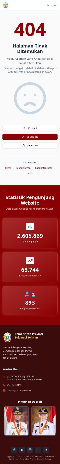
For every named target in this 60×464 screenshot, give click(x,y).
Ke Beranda (32, 136)
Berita (8, 167)
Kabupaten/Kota (43, 167)
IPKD (30, 173)
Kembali (32, 128)
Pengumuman (23, 167)
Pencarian (32, 145)
